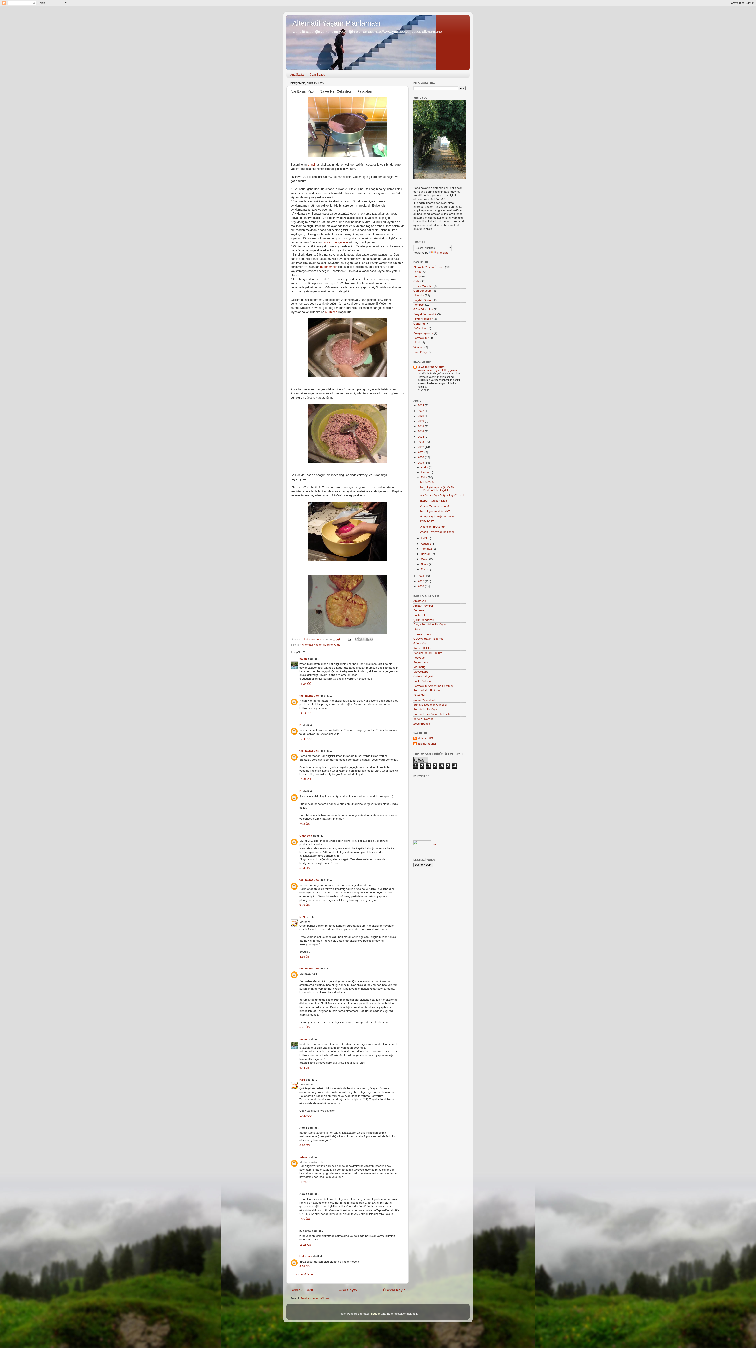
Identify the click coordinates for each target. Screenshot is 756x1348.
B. (300, 725)
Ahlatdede (419, 600)
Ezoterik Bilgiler (423, 318)
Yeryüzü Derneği (423, 718)
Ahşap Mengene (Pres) (434, 506)
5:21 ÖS (304, 1027)
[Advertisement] (440, 824)
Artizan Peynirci (423, 605)
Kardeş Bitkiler (422, 648)
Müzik (417, 342)
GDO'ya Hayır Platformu (428, 638)
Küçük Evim (420, 662)
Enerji (417, 276)
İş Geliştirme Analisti (431, 367)
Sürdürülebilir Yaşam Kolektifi (431, 714)
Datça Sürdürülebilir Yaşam (430, 624)
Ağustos (426, 543)
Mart (424, 569)
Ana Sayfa (297, 74)
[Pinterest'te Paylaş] (371, 639)
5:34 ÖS (304, 868)
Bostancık (419, 615)
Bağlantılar (420, 328)
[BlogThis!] (360, 639)
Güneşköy (419, 643)
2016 (421, 431)
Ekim (424, 477)
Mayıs (425, 559)
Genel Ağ (419, 323)
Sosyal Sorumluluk (424, 314)
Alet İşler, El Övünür (432, 526)
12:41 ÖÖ (305, 739)
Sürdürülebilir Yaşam (426, 709)
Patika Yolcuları (423, 681)
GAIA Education (423, 309)
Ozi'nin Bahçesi (423, 676)
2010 (421, 457)
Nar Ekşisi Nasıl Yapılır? (435, 511)
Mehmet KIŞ (425, 738)
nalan (303, 658)
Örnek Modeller (423, 286)
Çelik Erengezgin (424, 619)
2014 (421, 436)
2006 (421, 586)
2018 (421, 426)
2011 (421, 452)
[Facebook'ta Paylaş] (368, 639)
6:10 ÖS (304, 1145)
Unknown (305, 835)
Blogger (375, 1313)
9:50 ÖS (304, 905)
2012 (421, 447)
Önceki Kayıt (394, 1290)
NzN (302, 917)
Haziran (426, 553)
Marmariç (419, 666)
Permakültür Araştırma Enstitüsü (433, 685)
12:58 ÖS (305, 779)
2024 (421, 405)
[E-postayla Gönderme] (349, 639)
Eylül (424, 538)
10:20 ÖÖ (305, 1115)
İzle (434, 844)
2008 (421, 575)
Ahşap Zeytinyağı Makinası (437, 531)
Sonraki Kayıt (301, 1290)
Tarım (417, 271)
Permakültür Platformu (427, 690)
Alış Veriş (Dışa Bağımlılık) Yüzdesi (442, 495)
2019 (421, 421)
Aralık (425, 467)
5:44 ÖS (304, 1067)
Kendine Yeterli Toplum (427, 652)
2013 (421, 441)
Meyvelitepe (420, 671)
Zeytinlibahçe (421, 723)
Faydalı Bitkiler (422, 300)
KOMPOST (427, 521)
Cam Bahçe (317, 74)
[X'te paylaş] (364, 639)
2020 (421, 416)
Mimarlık (418, 295)
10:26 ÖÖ (305, 1182)
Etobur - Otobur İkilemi (434, 500)
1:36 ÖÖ (304, 1218)
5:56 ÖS (304, 1266)
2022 (421, 410)
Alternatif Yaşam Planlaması (336, 23)
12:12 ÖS (305, 713)
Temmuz (427, 548)
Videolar (418, 347)
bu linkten (331, 312)
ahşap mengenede (336, 242)
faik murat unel (309, 695)
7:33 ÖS (304, 823)
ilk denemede (328, 266)
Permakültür (421, 337)
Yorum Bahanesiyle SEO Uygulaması (439, 370)
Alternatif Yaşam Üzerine (317, 644)
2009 (421, 462)
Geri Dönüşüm (422, 290)
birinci (311, 164)
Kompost (418, 304)
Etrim (416, 629)
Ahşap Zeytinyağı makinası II (438, 516)
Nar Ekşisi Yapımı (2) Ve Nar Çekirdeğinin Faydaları (438, 489)
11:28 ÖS (305, 1244)
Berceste (418, 610)
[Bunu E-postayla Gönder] (357, 639)
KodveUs (419, 657)
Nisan (425, 564)
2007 (421, 581)
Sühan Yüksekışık (424, 700)
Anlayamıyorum (423, 333)
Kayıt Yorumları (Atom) (314, 1298)
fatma (303, 1157)
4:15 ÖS (304, 956)
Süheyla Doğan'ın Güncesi (430, 704)
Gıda (337, 644)
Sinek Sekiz (420, 695)
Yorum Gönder (305, 1274)
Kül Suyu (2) (427, 482)
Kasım (425, 472)
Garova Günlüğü (423, 634)
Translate (442, 252)
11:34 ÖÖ (305, 683)
